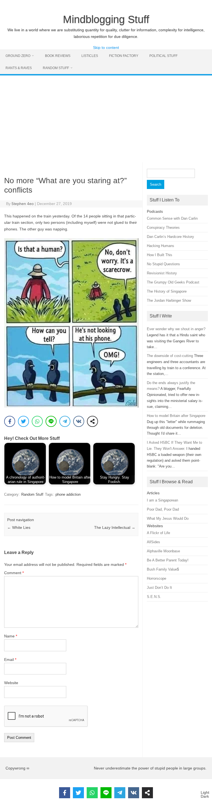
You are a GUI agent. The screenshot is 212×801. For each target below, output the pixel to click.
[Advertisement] (106, 117)
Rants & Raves (19, 68)
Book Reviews (57, 56)
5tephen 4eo (23, 203)
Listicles (89, 56)
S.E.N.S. (154, 597)
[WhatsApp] (37, 421)
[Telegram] (64, 421)
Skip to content (106, 47)
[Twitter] (23, 421)
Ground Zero (18, 56)
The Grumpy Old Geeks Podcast (173, 282)
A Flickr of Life (158, 533)
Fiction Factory (123, 56)
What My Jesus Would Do (168, 518)
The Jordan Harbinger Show (169, 300)
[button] (205, 794)
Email (10, 659)
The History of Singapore (167, 291)
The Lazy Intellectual (114, 527)
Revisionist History (162, 273)
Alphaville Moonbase (163, 551)
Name (10, 636)
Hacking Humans (160, 246)
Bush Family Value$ (163, 569)
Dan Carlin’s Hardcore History (170, 237)
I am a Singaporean (162, 500)
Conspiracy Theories (163, 227)
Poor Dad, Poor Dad (163, 509)
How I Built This (159, 255)
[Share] (92, 421)
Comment (14, 573)
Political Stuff (163, 56)
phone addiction (68, 494)
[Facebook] (9, 421)
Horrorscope (156, 578)
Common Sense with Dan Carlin (172, 218)
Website (11, 683)
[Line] (51, 421)
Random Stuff (56, 68)
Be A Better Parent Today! (168, 560)
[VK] (78, 421)
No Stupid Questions (163, 264)
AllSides (153, 542)
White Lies (18, 527)
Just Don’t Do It (159, 587)
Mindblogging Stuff (106, 19)
